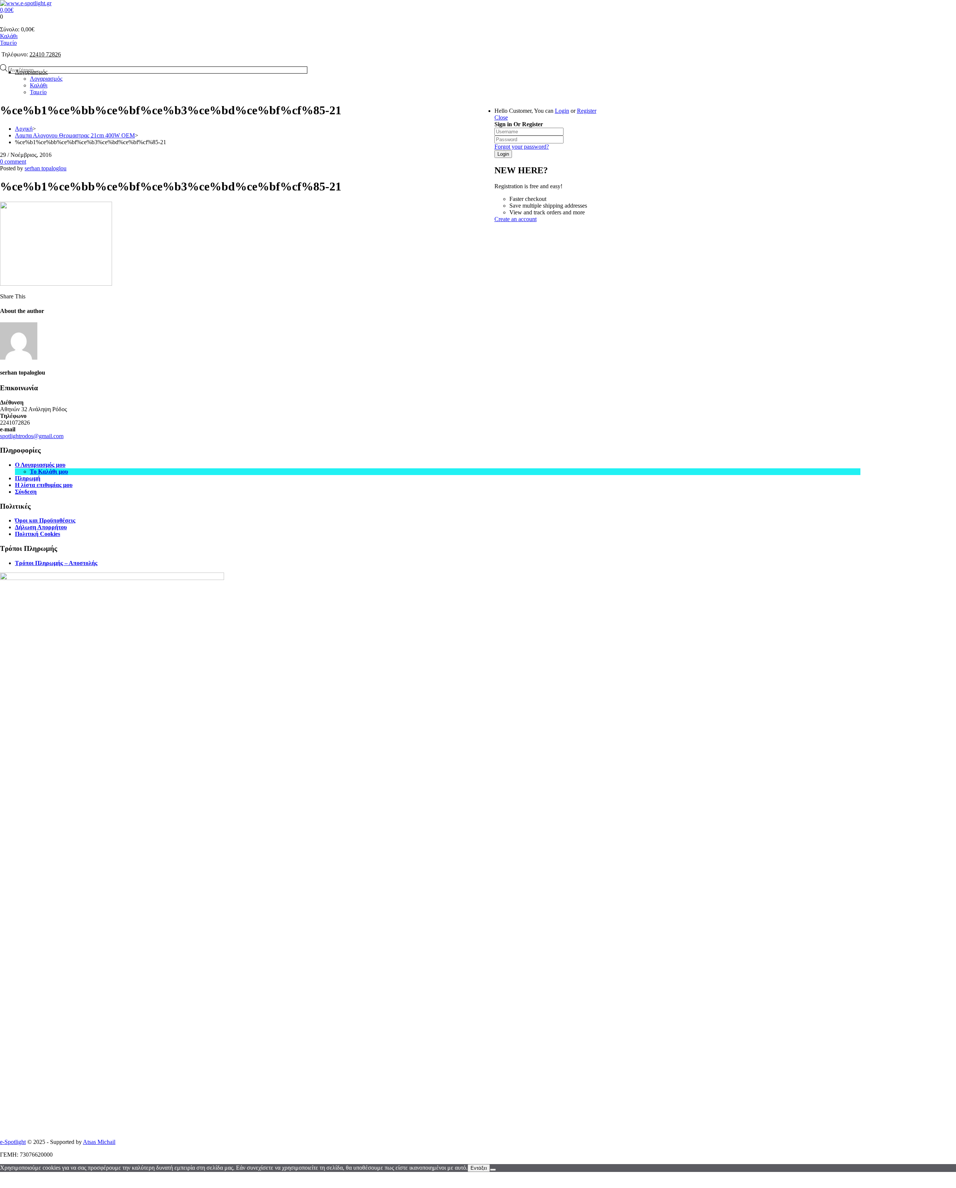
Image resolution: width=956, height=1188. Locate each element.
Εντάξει (479, 1168)
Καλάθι (9, 36)
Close (501, 117)
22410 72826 (45, 54)
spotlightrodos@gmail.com (31, 436)
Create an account (515, 219)
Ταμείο (8, 43)
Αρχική (23, 128)
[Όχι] (493, 1170)
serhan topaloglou (45, 168)
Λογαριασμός (31, 72)
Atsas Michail (99, 1142)
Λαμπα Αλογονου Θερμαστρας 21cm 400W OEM (75, 135)
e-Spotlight (13, 1142)
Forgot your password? (521, 146)
